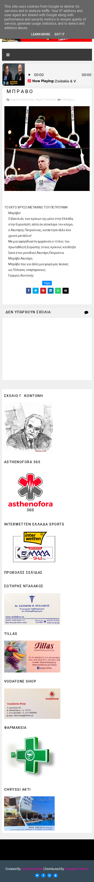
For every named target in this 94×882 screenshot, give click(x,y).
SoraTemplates (32, 869)
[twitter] (37, 875)
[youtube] (55, 875)
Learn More (40, 34)
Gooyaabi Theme (76, 869)
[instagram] (49, 875)
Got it (59, 34)
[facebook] (43, 875)
